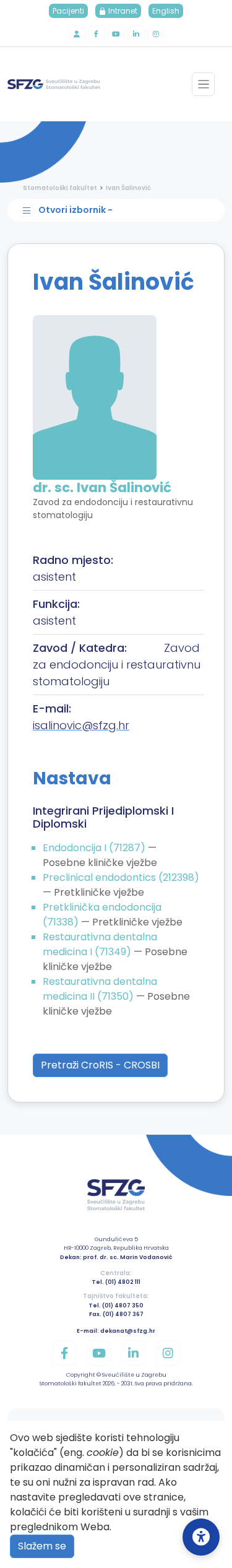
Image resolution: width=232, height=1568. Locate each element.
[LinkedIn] (136, 34)
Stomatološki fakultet (60, 188)
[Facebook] (96, 34)
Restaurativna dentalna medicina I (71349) (100, 944)
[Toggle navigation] (203, 83)
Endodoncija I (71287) (95, 848)
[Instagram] (156, 34)
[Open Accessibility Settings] (201, 1537)
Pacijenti (68, 11)
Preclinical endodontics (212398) (121, 877)
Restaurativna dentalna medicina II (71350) (100, 988)
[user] (76, 34)
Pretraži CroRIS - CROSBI (100, 1065)
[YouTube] (116, 34)
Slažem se (42, 1546)
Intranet (121, 11)
